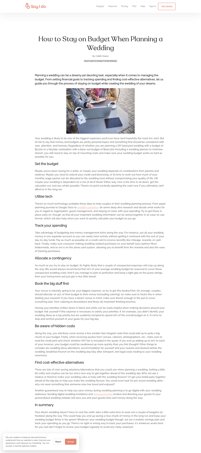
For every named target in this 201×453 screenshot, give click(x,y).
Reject (58, 442)
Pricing (124, 6)
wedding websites (87, 207)
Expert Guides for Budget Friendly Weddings (100, 61)
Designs (100, 6)
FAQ (134, 6)
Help (142, 6)
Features (112, 6)
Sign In (152, 6)
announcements (103, 394)
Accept (70, 442)
